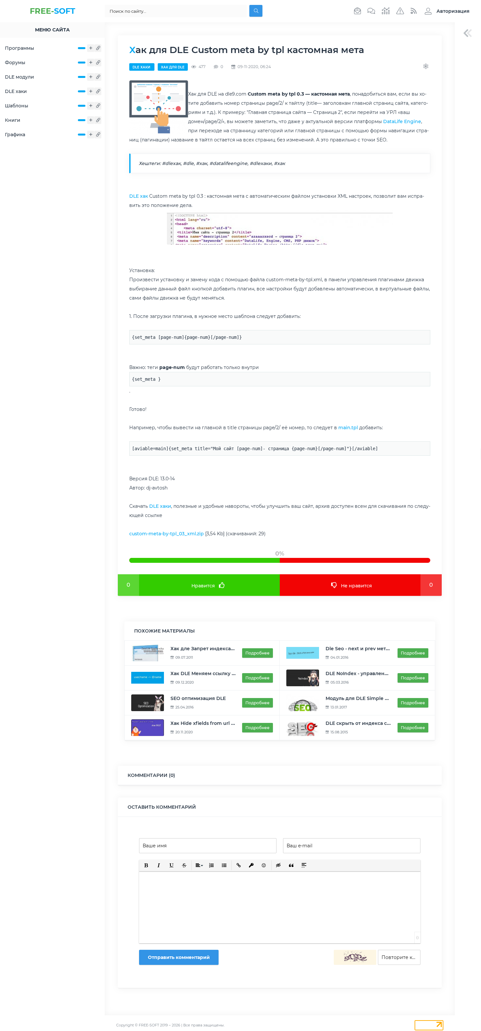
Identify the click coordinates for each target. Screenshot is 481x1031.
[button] (445, 11)
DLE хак (138, 196)
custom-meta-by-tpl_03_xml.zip (166, 534)
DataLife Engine (402, 121)
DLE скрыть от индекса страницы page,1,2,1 (378, 723)
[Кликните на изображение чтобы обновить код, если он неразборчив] (355, 957)
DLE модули (19, 77)
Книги (12, 120)
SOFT (52, 11)
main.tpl (348, 428)
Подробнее (257, 653)
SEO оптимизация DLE (198, 698)
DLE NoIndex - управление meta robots (373, 673)
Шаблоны (16, 106)
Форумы (15, 62)
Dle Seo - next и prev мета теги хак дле (373, 649)
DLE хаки (16, 91)
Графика (15, 135)
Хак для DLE (173, 67)
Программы (19, 48)
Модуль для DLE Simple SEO (360, 698)
